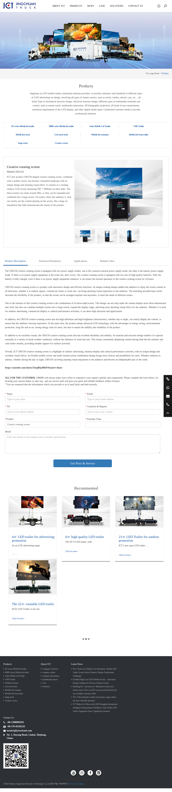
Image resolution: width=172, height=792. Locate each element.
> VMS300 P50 (129, 140)
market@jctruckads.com (168, 396)
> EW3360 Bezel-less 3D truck (19, 148)
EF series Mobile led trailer (22, 126)
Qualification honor (50, 679)
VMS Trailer (138, 126)
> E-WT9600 (12, 149)
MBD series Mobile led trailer (61, 126)
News (90, 6)
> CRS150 (49, 149)
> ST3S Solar (89, 140)
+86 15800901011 (168, 387)
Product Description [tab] (15, 261)
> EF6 (9, 150)
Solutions (46, 686)
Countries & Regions (96, 406)
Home (157, 73)
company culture (48, 672)
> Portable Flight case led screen (96, 145)
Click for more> (71, 551)
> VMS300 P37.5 (129, 143)
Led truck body (61, 135)
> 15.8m (126, 145)
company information (50, 676)
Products (76, 6)
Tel (7, 406)
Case (102, 6)
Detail (8, 431)
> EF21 (9, 154)
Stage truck (23, 143)
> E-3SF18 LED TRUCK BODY (57, 148)
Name (8, 394)
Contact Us (135, 6)
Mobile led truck (23, 135)
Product (9, 419)
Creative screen (61, 143)
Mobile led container (100, 135)
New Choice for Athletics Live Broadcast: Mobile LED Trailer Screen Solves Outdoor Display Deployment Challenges (94, 672)
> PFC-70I (88, 155)
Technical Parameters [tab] (50, 261)
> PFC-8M (88, 141)
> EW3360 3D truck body (55, 155)
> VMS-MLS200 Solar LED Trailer (136, 147)
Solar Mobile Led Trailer (100, 126)
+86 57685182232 (168, 404)
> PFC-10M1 (89, 152)
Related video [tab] (107, 261)
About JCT (58, 6)
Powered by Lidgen (76, 784)
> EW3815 (11, 155)
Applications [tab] (80, 261)
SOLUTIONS (116, 6)
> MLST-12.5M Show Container (135, 141)
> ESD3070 (11, 152)
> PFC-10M (88, 148)
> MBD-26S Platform (53, 150)
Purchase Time (93, 419)
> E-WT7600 (12, 153)
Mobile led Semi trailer (138, 135)
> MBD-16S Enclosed (53, 154)
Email (89, 394)
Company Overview (50, 669)
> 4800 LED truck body (54, 152)
